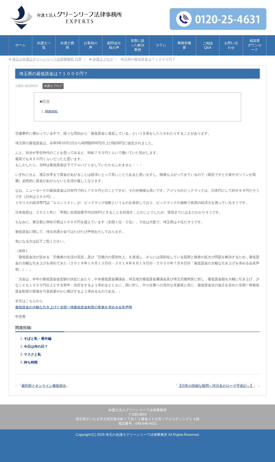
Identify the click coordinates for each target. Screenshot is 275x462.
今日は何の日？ (36, 346)
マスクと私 (32, 354)
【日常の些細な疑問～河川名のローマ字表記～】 (216, 386)
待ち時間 (31, 362)
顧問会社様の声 (114, 45)
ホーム (20, 45)
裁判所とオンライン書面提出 (43, 386)
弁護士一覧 (44, 45)
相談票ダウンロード (254, 45)
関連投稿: (51, 111)
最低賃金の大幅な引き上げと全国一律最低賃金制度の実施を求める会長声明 (73, 307)
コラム (161, 45)
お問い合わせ (231, 45)
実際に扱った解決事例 (137, 45)
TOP (47, 59)
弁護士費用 (67, 45)
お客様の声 (91, 45)
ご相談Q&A (208, 45)
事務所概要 (184, 45)
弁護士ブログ (53, 86)
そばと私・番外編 (37, 338)
